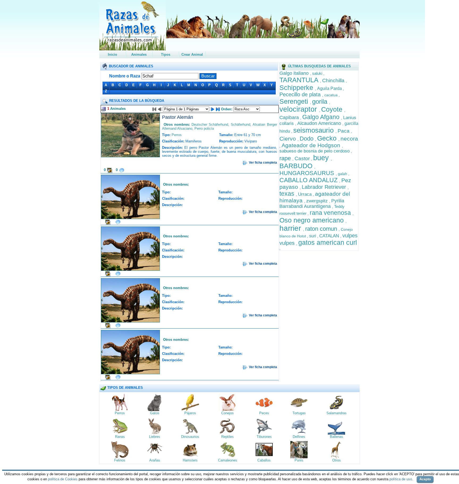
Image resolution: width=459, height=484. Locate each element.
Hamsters (190, 460)
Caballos (264, 460)
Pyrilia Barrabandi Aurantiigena (311, 203)
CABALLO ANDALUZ (309, 180)
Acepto (425, 479)
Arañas (154, 460)
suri (313, 236)
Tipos (165, 54)
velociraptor (299, 109)
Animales (139, 54)
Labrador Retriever (325, 187)
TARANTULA (299, 80)
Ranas (120, 437)
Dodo (307, 138)
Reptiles (227, 437)
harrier (291, 228)
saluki (317, 73)
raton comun (322, 228)
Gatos (154, 413)
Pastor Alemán (177, 117)
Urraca (305, 194)
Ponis (299, 460)
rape (285, 158)
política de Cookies (63, 479)
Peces (264, 413)
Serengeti (294, 101)
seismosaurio (314, 130)
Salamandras (336, 413)
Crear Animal (192, 54)
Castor (303, 158)
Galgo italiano (294, 73)
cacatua (331, 95)
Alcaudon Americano (319, 123)
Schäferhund (240, 125)
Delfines (299, 437)
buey (322, 158)
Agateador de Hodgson (312, 145)
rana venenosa (331, 212)
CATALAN (329, 235)
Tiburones (264, 437)
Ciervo (288, 139)
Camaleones (227, 460)
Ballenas (336, 437)
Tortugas (299, 413)
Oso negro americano (312, 220)
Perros (177, 135)
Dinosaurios (190, 437)
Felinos (119, 460)
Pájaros (190, 413)
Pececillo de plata (300, 94)
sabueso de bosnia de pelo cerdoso (315, 151)
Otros (336, 460)
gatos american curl (327, 242)
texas (287, 193)
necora (349, 139)
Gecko (327, 138)
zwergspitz (317, 200)
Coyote (332, 109)
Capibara (289, 117)
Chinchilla (334, 80)
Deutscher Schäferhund (210, 125)
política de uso (400, 479)
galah (343, 174)
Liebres (154, 437)
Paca (344, 131)
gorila (320, 101)
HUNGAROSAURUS (307, 173)
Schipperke (297, 87)
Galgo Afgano (321, 117)
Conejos (227, 413)
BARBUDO (296, 165)
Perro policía (204, 128)
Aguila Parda (330, 88)
